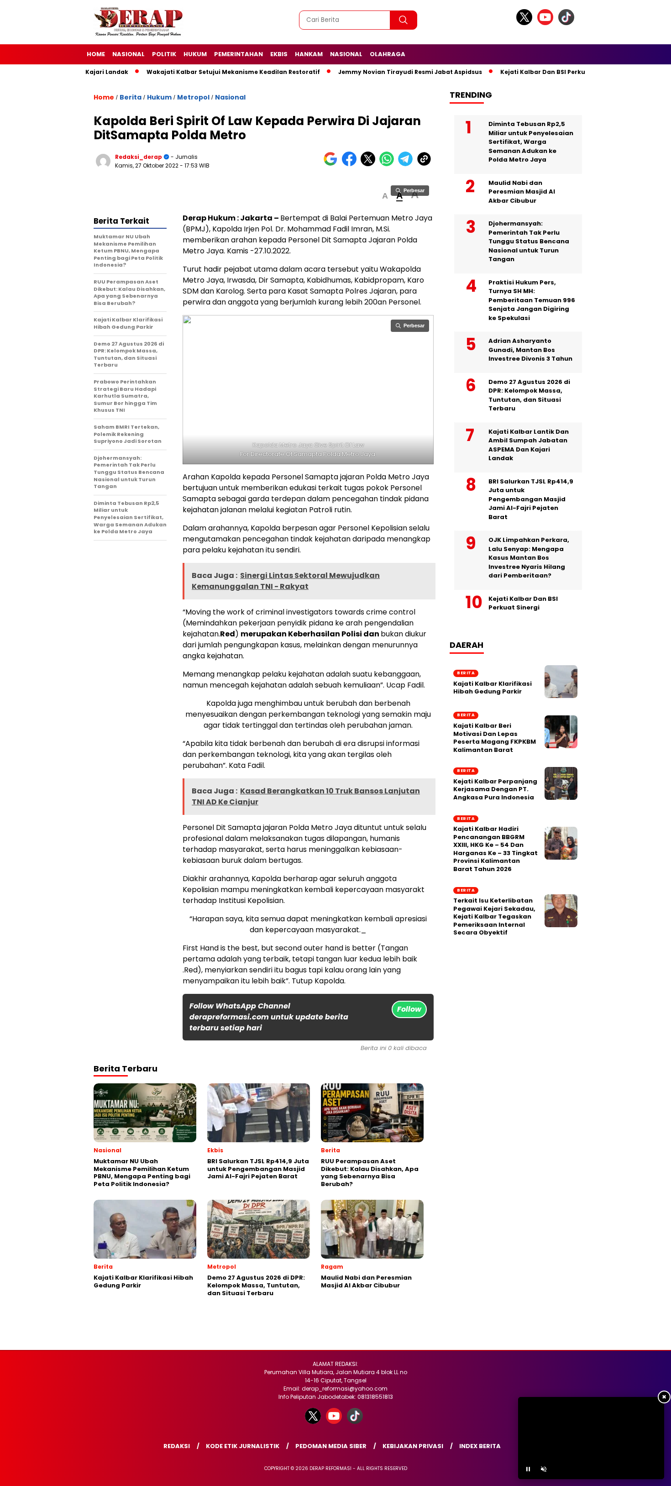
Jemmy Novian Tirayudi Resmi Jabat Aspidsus (376, 72)
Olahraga (387, 54)
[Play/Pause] (528, 1469)
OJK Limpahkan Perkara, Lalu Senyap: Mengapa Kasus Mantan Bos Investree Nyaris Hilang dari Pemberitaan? (528, 558)
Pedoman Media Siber (331, 1446)
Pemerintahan (238, 54)
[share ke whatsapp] (388, 164)
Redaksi (176, 1446)
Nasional (128, 54)
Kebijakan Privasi (413, 1446)
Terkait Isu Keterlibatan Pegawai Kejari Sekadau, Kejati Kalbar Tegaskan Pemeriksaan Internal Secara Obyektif (494, 917)
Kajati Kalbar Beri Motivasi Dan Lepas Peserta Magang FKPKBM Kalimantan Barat (494, 738)
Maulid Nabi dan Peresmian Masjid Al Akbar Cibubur (521, 192)
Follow (409, 1009)
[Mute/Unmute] (543, 1469)
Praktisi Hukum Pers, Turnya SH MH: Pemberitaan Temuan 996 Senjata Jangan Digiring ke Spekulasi (531, 300)
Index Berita (480, 1446)
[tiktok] (567, 23)
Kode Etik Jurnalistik (242, 1446)
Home (96, 54)
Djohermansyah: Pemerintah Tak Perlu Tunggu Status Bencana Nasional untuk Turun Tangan (528, 241)
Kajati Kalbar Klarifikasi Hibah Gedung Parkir (492, 688)
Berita (131, 97)
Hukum (195, 54)
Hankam (309, 54)
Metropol (193, 97)
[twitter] (525, 23)
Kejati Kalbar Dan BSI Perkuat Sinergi (523, 72)
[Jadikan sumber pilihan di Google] (332, 164)
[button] (385, 196)
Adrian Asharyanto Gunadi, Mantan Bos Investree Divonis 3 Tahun (530, 349)
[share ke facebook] (351, 164)
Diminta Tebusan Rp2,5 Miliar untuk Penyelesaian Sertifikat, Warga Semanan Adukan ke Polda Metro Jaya (530, 142)
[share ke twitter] (370, 164)
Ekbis (279, 54)
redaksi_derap (138, 157)
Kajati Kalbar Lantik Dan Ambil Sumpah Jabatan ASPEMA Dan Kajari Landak (528, 445)
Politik (164, 54)
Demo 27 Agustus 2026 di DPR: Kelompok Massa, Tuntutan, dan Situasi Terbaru (529, 395)
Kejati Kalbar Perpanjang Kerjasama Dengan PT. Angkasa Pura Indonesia (495, 789)
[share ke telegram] (407, 164)
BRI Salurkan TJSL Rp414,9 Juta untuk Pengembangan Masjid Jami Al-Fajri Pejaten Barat (530, 499)
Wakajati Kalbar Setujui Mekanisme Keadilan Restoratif (199, 72)
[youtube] (546, 23)
